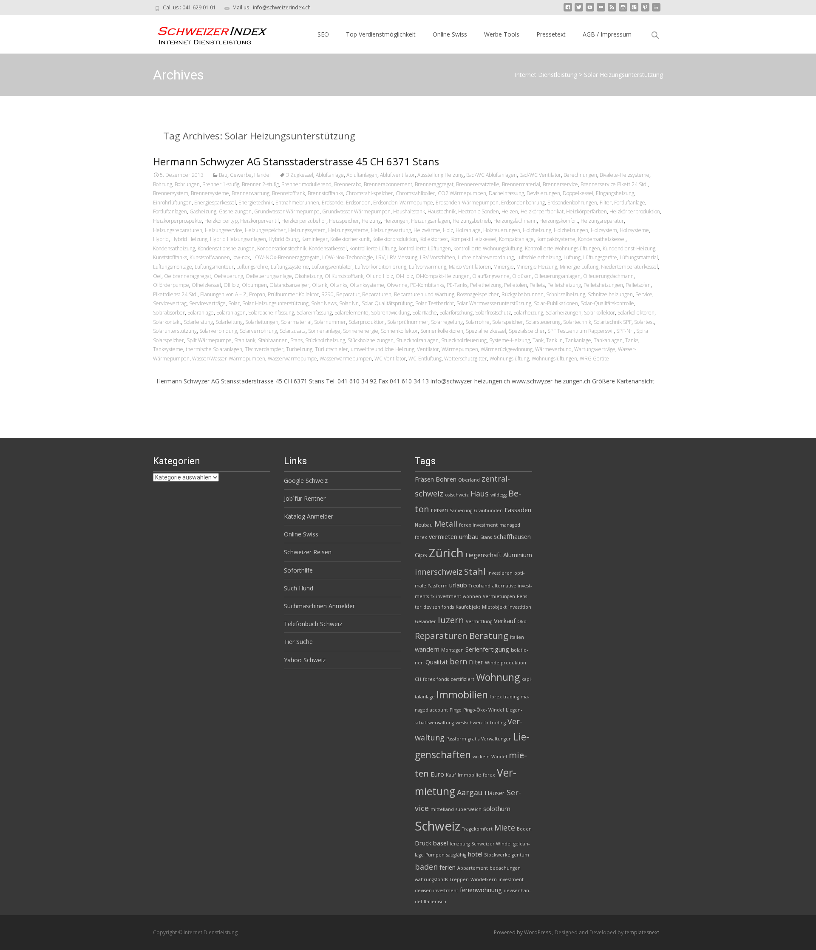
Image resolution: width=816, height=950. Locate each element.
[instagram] (623, 10)
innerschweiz (438, 572)
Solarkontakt (167, 322)
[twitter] (579, 10)
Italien (517, 637)
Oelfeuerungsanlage (269, 276)
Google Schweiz (306, 480)
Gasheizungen (235, 211)
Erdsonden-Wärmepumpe (403, 202)
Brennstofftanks (325, 193)
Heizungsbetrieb (472, 220)
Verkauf (505, 620)
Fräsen (424, 479)
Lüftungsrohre (252, 266)
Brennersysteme (210, 193)
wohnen (472, 596)
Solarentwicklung (390, 312)
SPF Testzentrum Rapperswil (580, 331)
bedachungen (505, 868)
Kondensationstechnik (281, 248)
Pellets (537, 285)
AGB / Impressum (607, 34)
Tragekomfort (477, 829)
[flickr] (601, 10)
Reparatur (348, 294)
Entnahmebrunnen (297, 202)
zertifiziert (462, 679)
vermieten (443, 536)
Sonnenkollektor (399, 331)
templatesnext (642, 932)
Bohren (446, 479)
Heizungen (395, 220)
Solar (234, 303)
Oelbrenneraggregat (187, 276)
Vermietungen (499, 596)
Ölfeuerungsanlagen (557, 276)
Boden (524, 829)
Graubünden (488, 510)
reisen (439, 509)
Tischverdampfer (264, 349)
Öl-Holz (404, 276)
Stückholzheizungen (371, 340)
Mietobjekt (494, 607)
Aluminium (517, 554)
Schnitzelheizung (565, 294)
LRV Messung (402, 257)
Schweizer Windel (491, 844)
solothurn (496, 808)
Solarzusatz (293, 331)
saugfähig (456, 855)
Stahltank (244, 340)
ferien (447, 867)
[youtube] (590, 10)
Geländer (425, 621)
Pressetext (551, 34)
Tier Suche (298, 642)
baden (426, 867)
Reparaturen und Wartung (424, 294)
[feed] (612, 10)
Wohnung (498, 677)
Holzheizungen (571, 230)
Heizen (510, 211)
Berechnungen (580, 175)
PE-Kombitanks (427, 285)
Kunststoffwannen (210, 257)
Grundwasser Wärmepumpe (287, 211)
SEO (323, 34)
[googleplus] (634, 10)
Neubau (424, 525)
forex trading (504, 697)
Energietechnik (255, 202)
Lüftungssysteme (290, 266)
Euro (437, 774)
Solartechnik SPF (613, 322)
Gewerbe (241, 175)
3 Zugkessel (299, 175)
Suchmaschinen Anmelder (319, 606)
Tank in (554, 340)
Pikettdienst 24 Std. (175, 294)
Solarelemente (351, 312)
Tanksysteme (168, 349)
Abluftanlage (330, 175)
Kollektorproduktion (394, 239)
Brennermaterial (521, 184)
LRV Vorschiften (437, 257)
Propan (257, 294)
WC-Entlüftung (425, 358)
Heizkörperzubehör (303, 220)
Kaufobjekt (468, 607)
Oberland (469, 480)
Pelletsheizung (564, 285)
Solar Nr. (349, 303)
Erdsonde (332, 202)
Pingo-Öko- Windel (483, 710)
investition (519, 607)
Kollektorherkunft (350, 239)
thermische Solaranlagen (214, 349)
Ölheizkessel (206, 285)
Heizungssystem (307, 230)
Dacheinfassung (506, 193)
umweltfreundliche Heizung (382, 349)
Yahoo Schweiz (305, 660)
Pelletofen (515, 285)
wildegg (498, 495)
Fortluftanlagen (170, 211)
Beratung (488, 635)
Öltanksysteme (367, 285)
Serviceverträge (207, 303)
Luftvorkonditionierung (380, 266)
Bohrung (162, 184)
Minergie (503, 266)
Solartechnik (577, 322)
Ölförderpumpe (171, 285)
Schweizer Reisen (308, 552)
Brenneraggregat (434, 184)
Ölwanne (397, 285)
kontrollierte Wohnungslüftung (487, 248)
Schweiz (437, 825)
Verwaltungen (496, 739)
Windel (499, 757)
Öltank (319, 285)
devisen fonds (438, 607)
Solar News (324, 303)
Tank (538, 340)
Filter (606, 202)
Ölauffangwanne (491, 276)
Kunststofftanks (170, 257)
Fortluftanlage (629, 202)
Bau (223, 175)
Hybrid (161, 239)
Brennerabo (347, 184)
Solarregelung (447, 322)
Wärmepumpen (460, 349)
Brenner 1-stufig (220, 184)
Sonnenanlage (324, 331)
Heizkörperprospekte (177, 220)
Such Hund (298, 588)
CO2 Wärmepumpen (462, 193)
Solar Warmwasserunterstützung (493, 303)
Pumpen (435, 855)
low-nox (241, 257)
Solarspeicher (507, 322)
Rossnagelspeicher (478, 294)
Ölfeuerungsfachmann (608, 276)
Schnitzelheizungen (610, 294)
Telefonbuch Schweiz (313, 624)
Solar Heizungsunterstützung (275, 303)
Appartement (472, 868)
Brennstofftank (288, 193)
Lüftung (572, 257)
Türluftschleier (331, 349)
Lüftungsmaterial (639, 257)
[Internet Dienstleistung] (205, 32)
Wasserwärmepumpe (292, 358)
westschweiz (469, 723)
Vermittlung (479, 621)
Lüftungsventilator (332, 266)
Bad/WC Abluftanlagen (491, 175)
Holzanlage (468, 230)
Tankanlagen (608, 340)
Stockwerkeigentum (506, 855)
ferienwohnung (481, 889)
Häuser (494, 792)
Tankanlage (578, 340)
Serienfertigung (487, 649)
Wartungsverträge (594, 349)
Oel (157, 276)
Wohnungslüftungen (554, 358)
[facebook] (568, 10)
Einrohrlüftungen (172, 202)
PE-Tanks (457, 285)
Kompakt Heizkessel (473, 239)
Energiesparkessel (215, 202)
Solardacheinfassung (271, 312)
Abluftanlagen (361, 175)
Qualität (436, 662)
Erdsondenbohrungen (572, 202)
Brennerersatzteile (477, 184)
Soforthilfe (298, 570)
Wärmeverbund (553, 349)
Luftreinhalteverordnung (486, 257)
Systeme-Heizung (509, 340)
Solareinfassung (314, 312)
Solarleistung (198, 322)
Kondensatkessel (328, 248)
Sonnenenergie (360, 331)
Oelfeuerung (228, 276)
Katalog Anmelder (308, 516)
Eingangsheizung (615, 193)
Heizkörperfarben (586, 211)
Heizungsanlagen (430, 220)
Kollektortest (433, 239)
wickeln (481, 757)
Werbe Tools (501, 34)
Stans (296, 340)
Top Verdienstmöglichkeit (381, 34)
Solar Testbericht (434, 303)
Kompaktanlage (516, 239)
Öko (522, 621)
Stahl (475, 571)
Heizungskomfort (558, 220)
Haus (479, 493)
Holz (448, 230)
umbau (469, 536)
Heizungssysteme (348, 230)
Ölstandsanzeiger (289, 285)
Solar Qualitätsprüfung (387, 303)
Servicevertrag (170, 303)
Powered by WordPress (523, 932)
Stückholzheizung (325, 340)
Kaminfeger (314, 239)
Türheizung (299, 349)
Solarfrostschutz (493, 312)
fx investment (446, 596)
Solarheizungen (563, 312)
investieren (500, 573)
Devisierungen (543, 193)
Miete (504, 827)
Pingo (456, 710)
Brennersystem (170, 193)
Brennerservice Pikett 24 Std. (614, 184)
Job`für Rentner (305, 498)
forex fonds (436, 679)
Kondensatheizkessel (602, 239)
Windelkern (483, 879)
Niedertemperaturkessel (629, 266)
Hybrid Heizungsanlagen (238, 239)
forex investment (478, 525)
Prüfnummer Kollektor (293, 294)
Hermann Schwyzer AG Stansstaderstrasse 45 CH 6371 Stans (296, 161)
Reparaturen (376, 294)
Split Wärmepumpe (209, 340)
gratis (473, 739)
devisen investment (436, 890)
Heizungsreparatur (602, 220)
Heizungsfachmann (515, 220)
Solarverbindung (218, 331)
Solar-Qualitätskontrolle (607, 303)
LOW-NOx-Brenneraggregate (286, 257)
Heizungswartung (391, 230)
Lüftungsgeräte (600, 257)
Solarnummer (330, 322)
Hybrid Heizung (189, 239)
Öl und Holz (379, 276)
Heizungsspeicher (265, 230)
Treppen (459, 879)
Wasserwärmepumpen (346, 358)
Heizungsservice (223, 230)
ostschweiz (457, 495)
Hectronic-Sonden (478, 211)
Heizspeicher (344, 220)
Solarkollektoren (636, 312)
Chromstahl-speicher (369, 193)
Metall (445, 524)
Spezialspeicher (527, 331)
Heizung (371, 220)
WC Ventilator (390, 358)
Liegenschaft (483, 554)
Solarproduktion (366, 322)
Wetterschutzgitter (465, 358)
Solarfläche (424, 312)
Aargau (470, 792)
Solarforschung (456, 312)
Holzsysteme (634, 230)
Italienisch (435, 902)
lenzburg (460, 844)
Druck (423, 843)
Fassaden (517, 509)
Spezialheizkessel (486, 331)
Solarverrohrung (258, 331)
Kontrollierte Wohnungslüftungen (562, 248)
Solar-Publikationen (556, 303)
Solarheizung (528, 312)
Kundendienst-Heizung (629, 248)
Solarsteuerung (543, 322)
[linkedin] (656, 10)
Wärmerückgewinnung (507, 349)
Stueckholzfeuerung (464, 340)
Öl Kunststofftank (344, 276)
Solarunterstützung (175, 331)
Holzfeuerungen (501, 230)
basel (440, 843)
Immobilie (469, 775)
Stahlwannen (273, 340)
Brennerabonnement (388, 184)
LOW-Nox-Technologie (347, 257)
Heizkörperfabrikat (542, 211)
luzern (451, 620)
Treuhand (479, 586)
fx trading (495, 723)
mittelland (442, 809)
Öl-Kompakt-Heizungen (443, 276)
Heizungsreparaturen (177, 230)
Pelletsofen (638, 285)
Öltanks (338, 285)
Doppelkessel (578, 193)
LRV (380, 257)
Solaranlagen (231, 312)
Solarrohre (477, 322)
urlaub (458, 585)
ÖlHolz (231, 285)
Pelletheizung (486, 285)
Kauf (451, 775)
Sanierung (461, 510)
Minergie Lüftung (579, 266)
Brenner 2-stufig (260, 184)
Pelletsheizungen (603, 285)
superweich (469, 809)
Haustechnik (442, 211)
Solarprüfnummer (407, 322)
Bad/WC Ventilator (540, 175)
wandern (427, 649)
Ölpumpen (254, 285)
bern (458, 661)
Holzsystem (604, 230)
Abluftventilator (397, 175)
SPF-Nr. (625, 331)
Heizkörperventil (259, 220)
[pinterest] (645, 10)
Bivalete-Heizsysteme (624, 175)
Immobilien (462, 694)
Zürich (446, 552)
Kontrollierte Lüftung (372, 248)
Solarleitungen (261, 322)
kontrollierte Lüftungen (425, 248)
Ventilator (428, 349)
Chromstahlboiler (415, 193)
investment (511, 879)
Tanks (631, 340)
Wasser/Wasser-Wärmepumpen (228, 358)
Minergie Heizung (536, 266)
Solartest (644, 322)
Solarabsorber (169, 312)
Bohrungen (187, 184)
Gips (421, 554)
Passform (456, 739)
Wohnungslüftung (509, 358)
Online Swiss (450, 34)
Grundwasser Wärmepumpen (356, 211)
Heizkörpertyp (221, 220)
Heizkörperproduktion (634, 211)
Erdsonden (358, 202)
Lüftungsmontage (172, 266)
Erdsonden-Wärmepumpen (467, 202)
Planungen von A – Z (223, 294)
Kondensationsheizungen (226, 248)
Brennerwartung (250, 193)
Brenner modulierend (306, 184)
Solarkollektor (599, 312)
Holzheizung (537, 230)
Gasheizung (203, 211)
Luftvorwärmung (427, 266)
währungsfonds (431, 879)
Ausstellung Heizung (440, 175)
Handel (262, 175)
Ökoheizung (308, 276)
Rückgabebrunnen (523, 294)
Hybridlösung (284, 239)
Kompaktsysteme (555, 239)
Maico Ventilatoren (470, 266)
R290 (327, 294)
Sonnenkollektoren (441, 331)
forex (489, 775)
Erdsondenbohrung (523, 202)
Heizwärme (427, 230)
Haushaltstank (409, 211)
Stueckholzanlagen (417, 340)
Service (643, 294)
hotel (475, 854)
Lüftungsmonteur (214, 266)
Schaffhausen (512, 536)
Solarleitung (229, 322)
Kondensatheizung (174, 248)
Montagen (452, 650)
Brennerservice (560, 184)
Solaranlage (200, 312)
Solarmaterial (296, 322)
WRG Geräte (594, 358)
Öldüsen (522, 276)
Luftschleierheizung (538, 257)
